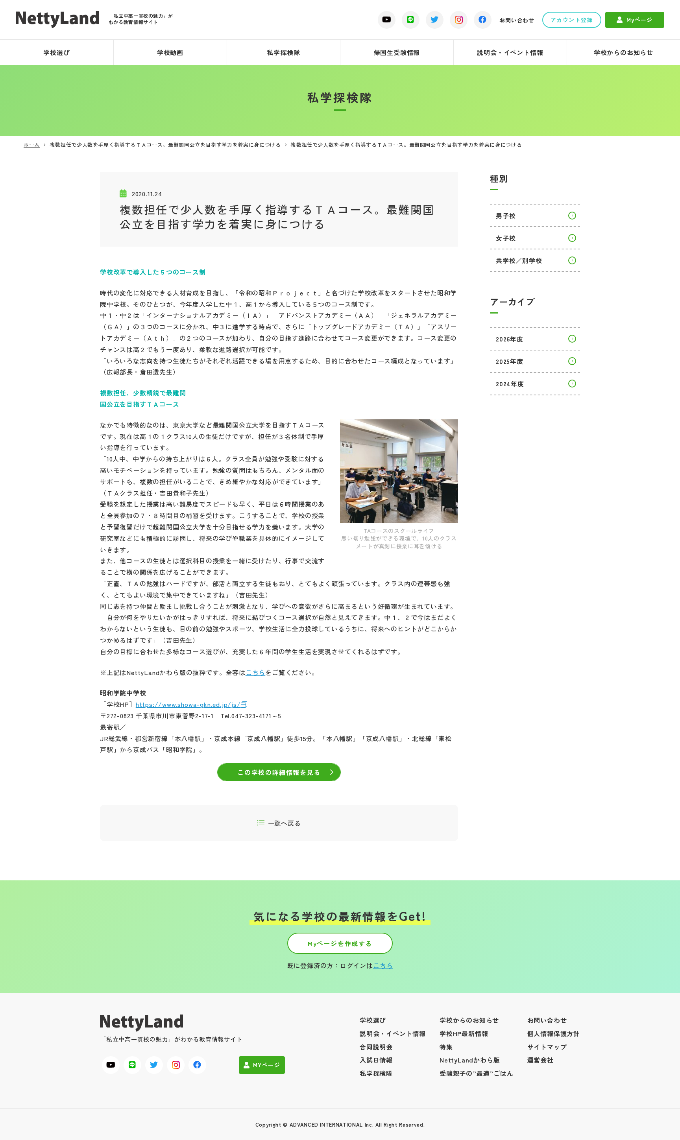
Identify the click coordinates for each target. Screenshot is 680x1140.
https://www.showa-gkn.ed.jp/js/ (188, 704)
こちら (255, 672)
